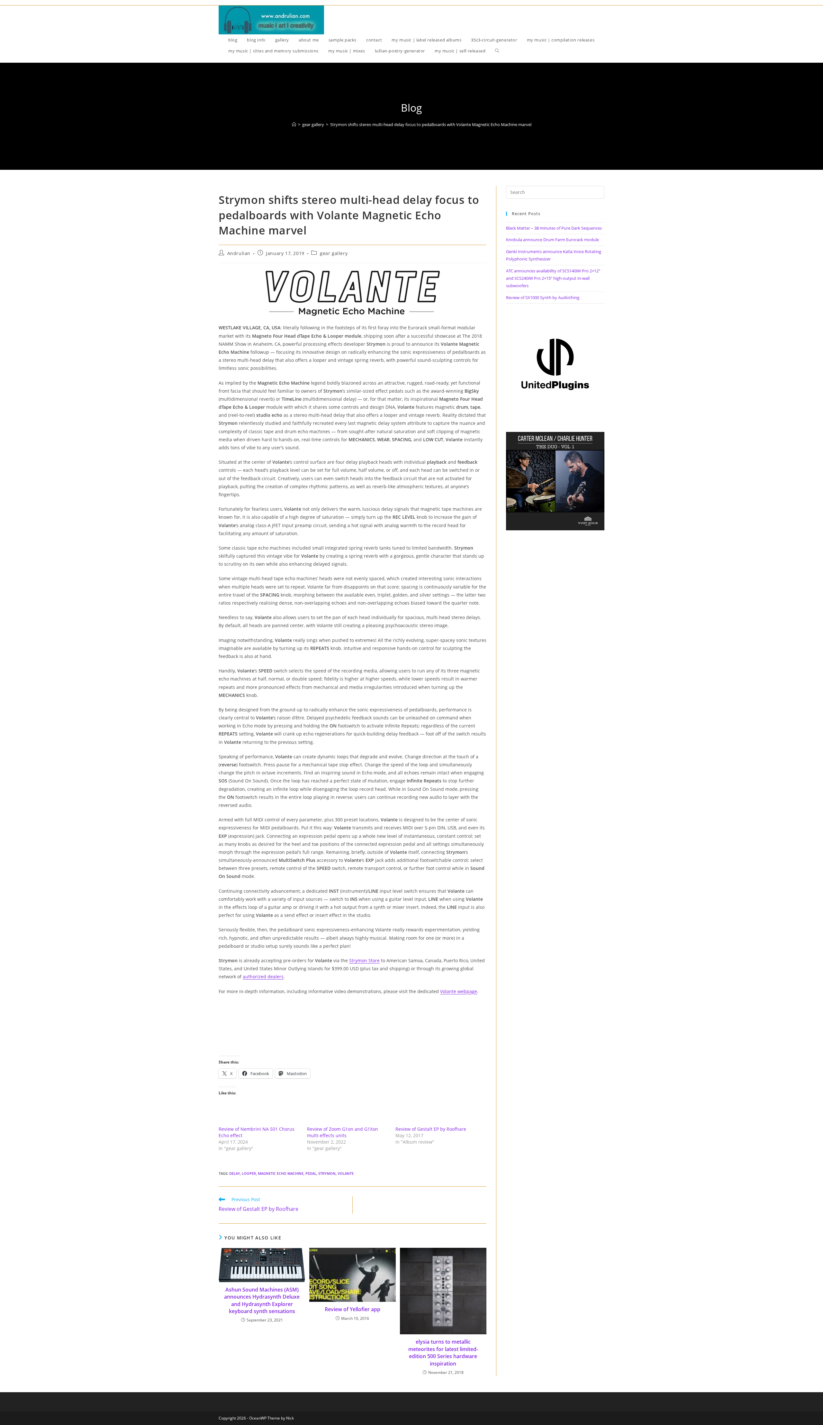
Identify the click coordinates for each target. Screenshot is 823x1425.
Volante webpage (458, 991)
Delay (234, 1173)
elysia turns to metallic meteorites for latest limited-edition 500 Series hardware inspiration (443, 1352)
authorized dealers (263, 976)
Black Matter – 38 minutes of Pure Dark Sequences (554, 228)
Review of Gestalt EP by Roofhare (430, 1129)
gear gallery (334, 253)
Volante (346, 1173)
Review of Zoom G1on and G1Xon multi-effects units (342, 1132)
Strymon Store (364, 960)
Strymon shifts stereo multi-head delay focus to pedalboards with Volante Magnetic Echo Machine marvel (430, 124)
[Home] (294, 124)
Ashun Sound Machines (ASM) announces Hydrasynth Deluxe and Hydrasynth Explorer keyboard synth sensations (262, 1300)
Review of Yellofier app (352, 1309)
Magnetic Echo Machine (280, 1173)
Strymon (327, 1173)
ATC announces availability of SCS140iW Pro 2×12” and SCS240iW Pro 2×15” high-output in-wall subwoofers (553, 278)
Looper (249, 1173)
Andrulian (238, 253)
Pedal (310, 1173)
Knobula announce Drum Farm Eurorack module (552, 239)
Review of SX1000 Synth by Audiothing (542, 297)
